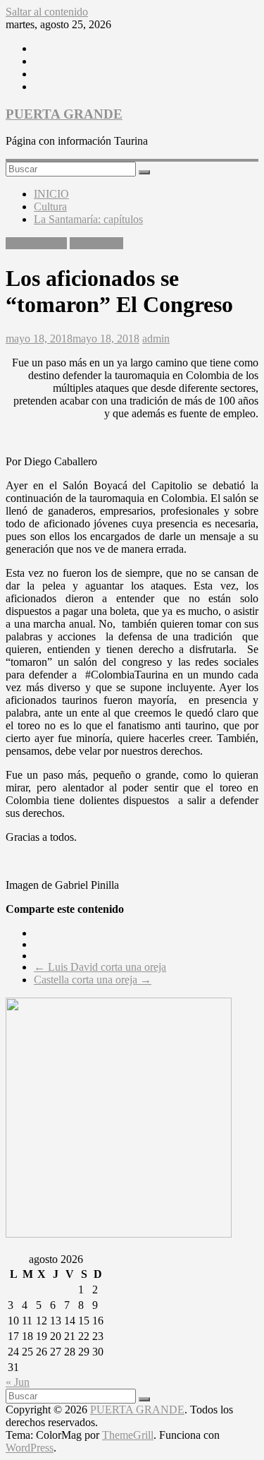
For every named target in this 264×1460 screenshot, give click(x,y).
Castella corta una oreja (92, 980)
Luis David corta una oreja (100, 967)
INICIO (51, 194)
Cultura (50, 207)
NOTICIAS (96, 243)
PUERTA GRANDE (64, 114)
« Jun (18, 1382)
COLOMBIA (36, 243)
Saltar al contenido (47, 12)
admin (156, 339)
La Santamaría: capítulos (88, 219)
